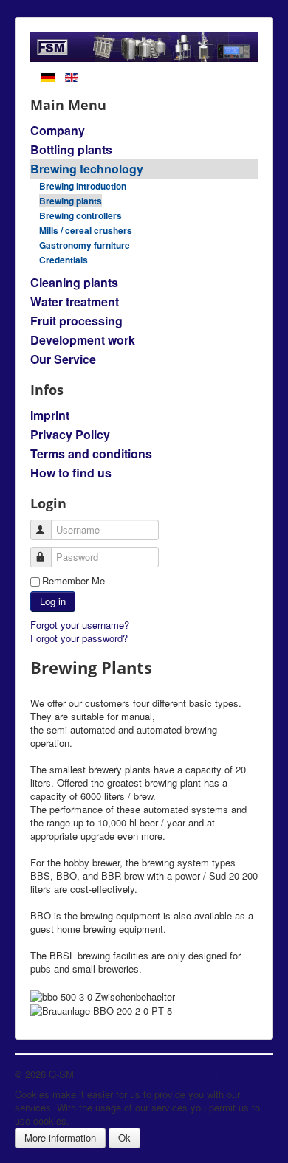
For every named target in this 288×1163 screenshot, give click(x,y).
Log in (53, 601)
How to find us (71, 472)
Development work (82, 339)
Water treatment (74, 301)
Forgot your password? (79, 638)
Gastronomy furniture (84, 245)
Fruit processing (76, 320)
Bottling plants (71, 149)
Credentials (63, 259)
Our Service (63, 359)
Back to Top (247, 1074)
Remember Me (73, 580)
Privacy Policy (70, 434)
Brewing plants (70, 200)
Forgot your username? (79, 625)
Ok (124, 1138)
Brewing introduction (82, 186)
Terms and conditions (91, 453)
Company (57, 130)
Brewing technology (86, 168)
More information (60, 1138)
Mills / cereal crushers (85, 230)
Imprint (49, 415)
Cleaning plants (74, 282)
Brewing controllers (80, 215)
